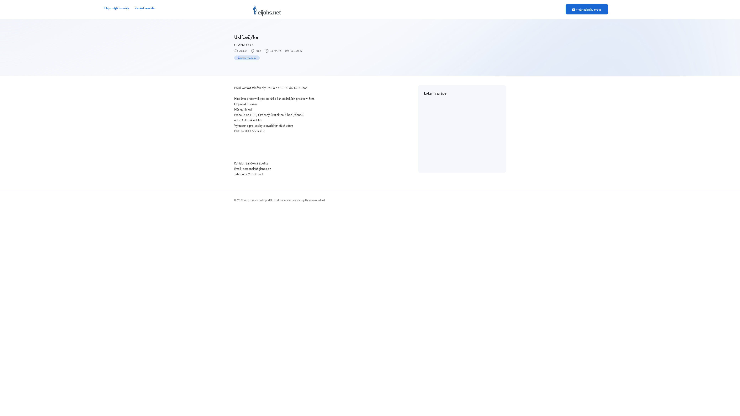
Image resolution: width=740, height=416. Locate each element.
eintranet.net (318, 200)
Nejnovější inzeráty (116, 8)
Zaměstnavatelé (145, 8)
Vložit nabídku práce (588, 10)
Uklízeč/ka (246, 37)
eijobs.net (249, 200)
